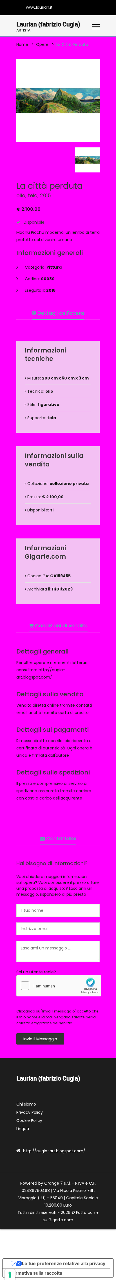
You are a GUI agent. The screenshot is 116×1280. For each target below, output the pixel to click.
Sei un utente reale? (36, 972)
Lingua (22, 1128)
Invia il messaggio (40, 1039)
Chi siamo (26, 1104)
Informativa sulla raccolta (34, 1273)
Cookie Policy (29, 1120)
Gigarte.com (60, 1220)
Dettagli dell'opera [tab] (60, 312)
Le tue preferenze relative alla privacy (63, 1263)
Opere (42, 44)
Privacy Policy (29, 1112)
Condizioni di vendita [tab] (61, 625)
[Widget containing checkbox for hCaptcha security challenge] (58, 985)
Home (22, 44)
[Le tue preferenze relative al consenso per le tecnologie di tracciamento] (10, 1274)
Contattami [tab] (60, 838)
